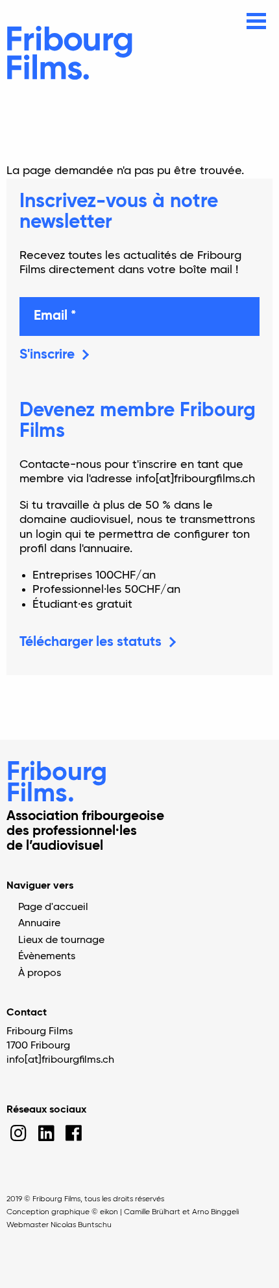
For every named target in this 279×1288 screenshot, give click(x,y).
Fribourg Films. (56, 783)
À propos (39, 973)
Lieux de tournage (61, 940)
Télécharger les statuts (90, 642)
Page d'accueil (53, 907)
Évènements (46, 956)
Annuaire (39, 923)
